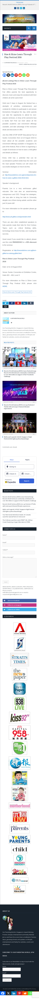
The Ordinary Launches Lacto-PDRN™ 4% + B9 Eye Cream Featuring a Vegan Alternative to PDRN (17, 521)
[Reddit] (20, 75)
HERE (4, 286)
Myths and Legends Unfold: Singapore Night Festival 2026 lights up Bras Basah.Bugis (18, 438)
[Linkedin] (12, 75)
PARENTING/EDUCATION (30, 64)
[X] (8, 75)
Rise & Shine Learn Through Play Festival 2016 (17, 292)
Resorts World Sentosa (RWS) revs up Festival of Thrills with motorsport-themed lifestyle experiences (20, 4)
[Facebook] (4, 75)
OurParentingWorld (10, 62)
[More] (28, 75)
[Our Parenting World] (19, 18)
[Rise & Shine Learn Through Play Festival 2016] (19, 43)
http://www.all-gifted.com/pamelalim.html (16, 217)
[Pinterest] (16, 75)
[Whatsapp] (24, 75)
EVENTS (21, 64)
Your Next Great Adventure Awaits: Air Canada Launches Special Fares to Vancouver (17, 516)
